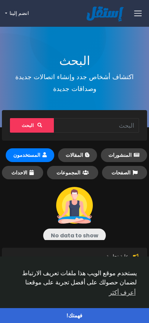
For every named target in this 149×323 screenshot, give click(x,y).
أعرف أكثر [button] (122, 292)
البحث (28, 125)
